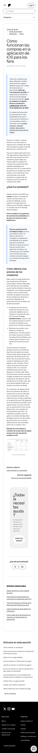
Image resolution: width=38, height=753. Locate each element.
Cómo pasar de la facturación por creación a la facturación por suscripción (19, 617)
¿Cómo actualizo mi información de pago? (17, 661)
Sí (15, 567)
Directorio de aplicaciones (6, 734)
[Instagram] (9, 710)
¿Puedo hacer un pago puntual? (14, 681)
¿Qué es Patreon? (27, 721)
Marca (4, 721)
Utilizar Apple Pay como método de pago (18, 592)
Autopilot (20, 126)
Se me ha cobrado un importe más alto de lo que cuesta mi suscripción (18, 670)
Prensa (23, 725)
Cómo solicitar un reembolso (17, 470)
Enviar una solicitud (19, 539)
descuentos (20, 128)
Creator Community (8, 729)
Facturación (13, 34)
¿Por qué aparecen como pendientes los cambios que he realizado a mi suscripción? (18, 676)
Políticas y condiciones (28, 736)
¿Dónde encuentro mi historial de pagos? (17, 665)
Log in (31, 5)
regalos (12, 128)
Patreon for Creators (9, 725)
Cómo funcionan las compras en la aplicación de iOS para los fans (18, 652)
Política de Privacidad (28, 732)
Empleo (23, 729)
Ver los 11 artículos (10, 694)
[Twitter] (4, 710)
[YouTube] (13, 710)
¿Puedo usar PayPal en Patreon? (14, 685)
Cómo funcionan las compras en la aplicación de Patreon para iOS (19, 604)
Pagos (21, 34)
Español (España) (9, 746)
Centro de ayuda (12, 29)
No (22, 567)
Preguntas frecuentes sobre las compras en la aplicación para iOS (19, 598)
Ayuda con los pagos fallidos (21, 478)
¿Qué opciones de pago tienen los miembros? (19, 610)
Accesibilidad (25, 740)
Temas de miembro (15, 31)
